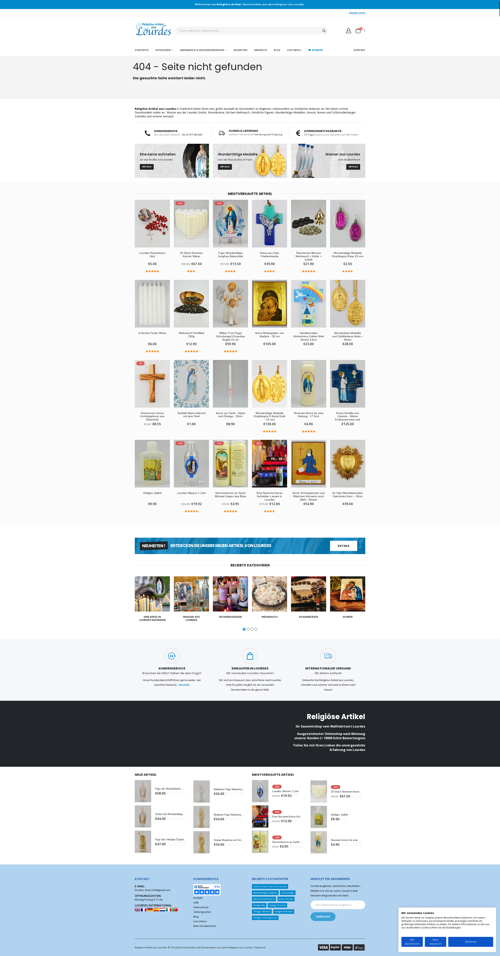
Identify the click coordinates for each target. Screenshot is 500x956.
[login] (348, 30)
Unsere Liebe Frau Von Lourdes (270, 886)
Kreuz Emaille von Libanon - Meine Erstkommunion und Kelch (347, 417)
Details (147, 166)
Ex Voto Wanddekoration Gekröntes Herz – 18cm (347, 494)
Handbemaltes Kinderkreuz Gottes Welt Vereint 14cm (308, 336)
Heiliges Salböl (152, 493)
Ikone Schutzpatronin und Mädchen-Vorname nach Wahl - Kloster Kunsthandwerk (309, 497)
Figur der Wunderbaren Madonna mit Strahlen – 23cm (170, 788)
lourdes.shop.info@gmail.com (152, 890)
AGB (195, 902)
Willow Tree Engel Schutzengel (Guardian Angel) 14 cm (230, 336)
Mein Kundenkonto (204, 926)
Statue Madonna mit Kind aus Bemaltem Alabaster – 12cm (229, 840)
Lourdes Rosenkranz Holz (152, 254)
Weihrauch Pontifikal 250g (191, 334)
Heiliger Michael (262, 911)
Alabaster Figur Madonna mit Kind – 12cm (229, 789)
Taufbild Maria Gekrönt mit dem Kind (191, 414)
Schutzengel (287, 892)
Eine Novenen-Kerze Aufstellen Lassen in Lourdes (269, 496)
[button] (360, 30)
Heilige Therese (277, 905)
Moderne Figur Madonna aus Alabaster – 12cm (229, 814)
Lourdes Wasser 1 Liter (191, 493)
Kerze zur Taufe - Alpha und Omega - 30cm (230, 414)
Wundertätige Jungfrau (265, 892)
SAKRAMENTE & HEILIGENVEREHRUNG (202, 50)
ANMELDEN (357, 13)
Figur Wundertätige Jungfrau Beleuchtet (230, 254)
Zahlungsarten (202, 912)
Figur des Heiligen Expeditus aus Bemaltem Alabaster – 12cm (170, 839)
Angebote (260, 50)
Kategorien (163, 50)
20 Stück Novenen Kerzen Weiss (191, 254)
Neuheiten (240, 50)
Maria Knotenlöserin (264, 898)
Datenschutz (201, 907)
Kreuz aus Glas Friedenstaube (269, 254)
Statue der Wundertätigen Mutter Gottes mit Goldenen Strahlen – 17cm (170, 814)
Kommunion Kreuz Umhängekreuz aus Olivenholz (152, 416)
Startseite (142, 50)
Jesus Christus (286, 898)
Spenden (317, 50)
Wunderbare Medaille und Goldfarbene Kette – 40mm (347, 336)
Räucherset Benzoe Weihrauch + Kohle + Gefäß (308, 256)
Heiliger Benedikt (283, 911)
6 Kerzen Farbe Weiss (152, 333)
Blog (277, 50)
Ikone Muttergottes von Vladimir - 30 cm (269, 334)
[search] (324, 31)
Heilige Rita (259, 905)
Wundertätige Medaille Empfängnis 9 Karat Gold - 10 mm (269, 416)
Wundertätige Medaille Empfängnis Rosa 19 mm (347, 254)
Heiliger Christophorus (265, 917)
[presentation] (127, 604)
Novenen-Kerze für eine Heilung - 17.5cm (308, 414)
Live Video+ (294, 50)
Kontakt (359, 50)
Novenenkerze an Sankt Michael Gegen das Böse (230, 494)
